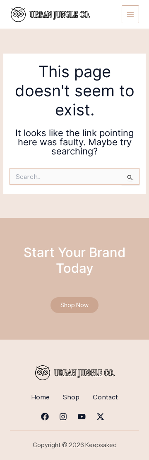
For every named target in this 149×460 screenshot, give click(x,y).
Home (40, 397)
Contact (105, 397)
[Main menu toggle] (130, 14)
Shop (71, 397)
